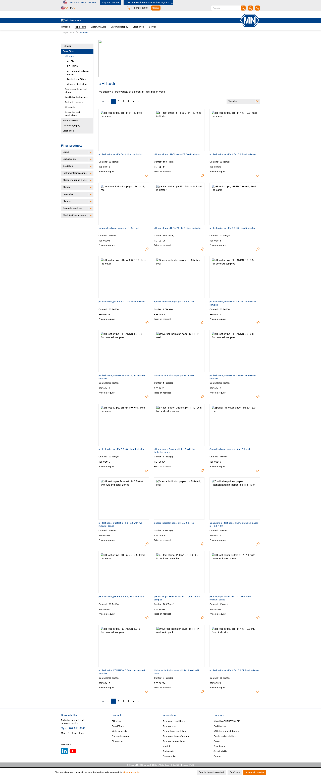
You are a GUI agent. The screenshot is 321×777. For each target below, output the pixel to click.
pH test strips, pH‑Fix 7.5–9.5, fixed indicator (121, 596)
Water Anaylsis (119, 731)
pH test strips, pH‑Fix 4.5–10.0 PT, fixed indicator (234, 670)
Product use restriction (174, 731)
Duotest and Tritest (76, 79)
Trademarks (168, 751)
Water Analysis (70, 120)
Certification (219, 726)
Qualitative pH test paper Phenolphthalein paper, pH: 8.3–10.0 (233, 524)
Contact (217, 756)
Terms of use (169, 726)
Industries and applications (72, 114)
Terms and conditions (174, 721)
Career (216, 741)
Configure (235, 772)
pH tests (69, 56)
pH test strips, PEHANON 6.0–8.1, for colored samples (121, 672)
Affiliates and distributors (226, 731)
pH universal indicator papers (78, 73)
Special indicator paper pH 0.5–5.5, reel (174, 301)
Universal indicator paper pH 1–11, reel (174, 375)
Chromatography (71, 125)
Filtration (67, 46)
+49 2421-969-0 (139, 8)
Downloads (219, 746)
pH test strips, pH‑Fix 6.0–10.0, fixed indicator (121, 301)
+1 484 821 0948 (75, 728)
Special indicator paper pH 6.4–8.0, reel (229, 449)
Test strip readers (74, 102)
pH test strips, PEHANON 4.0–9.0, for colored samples (177, 598)
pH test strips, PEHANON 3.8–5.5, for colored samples (232, 303)
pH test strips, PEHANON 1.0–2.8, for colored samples (121, 377)
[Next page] (133, 101)
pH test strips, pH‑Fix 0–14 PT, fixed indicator (177, 154)
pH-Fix (70, 61)
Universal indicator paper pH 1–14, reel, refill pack (176, 672)
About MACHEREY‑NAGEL (227, 721)
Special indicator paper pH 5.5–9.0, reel (174, 523)
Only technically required (211, 772)
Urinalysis (70, 107)
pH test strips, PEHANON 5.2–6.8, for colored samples (232, 377)
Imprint (166, 746)
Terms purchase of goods (176, 736)
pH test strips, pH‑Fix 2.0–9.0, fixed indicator (232, 228)
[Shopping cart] (257, 8)
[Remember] (147, 175)
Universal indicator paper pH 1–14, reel (118, 228)
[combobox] (228, 8)
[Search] (243, 8)
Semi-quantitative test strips (76, 91)
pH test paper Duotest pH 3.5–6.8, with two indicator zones (120, 524)
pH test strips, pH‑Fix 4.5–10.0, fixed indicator (232, 154)
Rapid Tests (68, 51)
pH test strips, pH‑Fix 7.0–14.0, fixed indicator (177, 228)
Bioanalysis (68, 130)
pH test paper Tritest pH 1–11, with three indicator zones (230, 598)
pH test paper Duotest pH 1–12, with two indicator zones (174, 451)
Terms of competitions (174, 741)
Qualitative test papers (76, 97)
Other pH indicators (77, 84)
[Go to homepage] (150, 20)
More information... (132, 772)
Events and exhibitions (224, 736)
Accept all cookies (254, 772)
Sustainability (220, 751)
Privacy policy (170, 756)
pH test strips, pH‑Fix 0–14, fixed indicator (120, 154)
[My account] (250, 8)
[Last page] (138, 101)
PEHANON (72, 66)
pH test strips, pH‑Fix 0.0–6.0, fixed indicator (121, 449)
